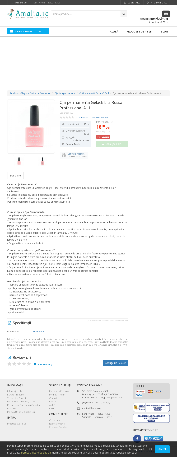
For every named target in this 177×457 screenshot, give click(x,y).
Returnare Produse (59, 391)
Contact (53, 401)
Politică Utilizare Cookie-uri (21, 411)
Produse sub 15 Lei (139, 31)
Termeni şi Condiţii (16, 398)
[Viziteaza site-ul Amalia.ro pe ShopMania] (153, 438)
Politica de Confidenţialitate (21, 401)
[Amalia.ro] (29, 13)
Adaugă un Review (115, 363)
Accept (162, 449)
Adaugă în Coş (113, 144)
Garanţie (53, 398)
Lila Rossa (38, 331)
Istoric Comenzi (57, 423)
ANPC (52, 405)
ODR (51, 408)
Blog (164, 31)
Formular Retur (57, 394)
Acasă (114, 31)
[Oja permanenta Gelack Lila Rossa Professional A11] (30, 126)
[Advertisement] (88, 60)
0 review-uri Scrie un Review (92, 117)
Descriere (15, 175)
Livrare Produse (15, 394)
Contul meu (133, 2)
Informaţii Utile (158, 2)
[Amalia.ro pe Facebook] (137, 438)
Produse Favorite (58, 427)
